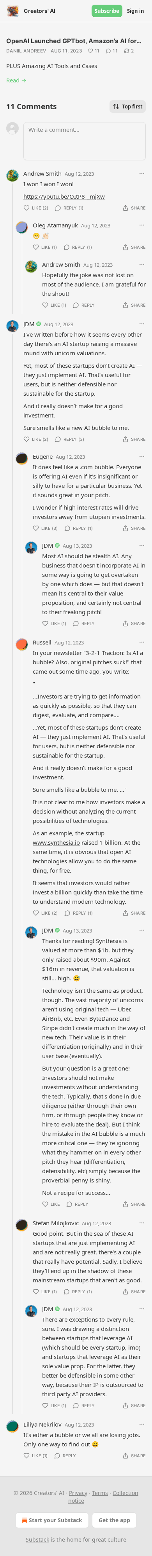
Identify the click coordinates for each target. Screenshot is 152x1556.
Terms (100, 1493)
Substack (37, 1539)
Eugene (43, 456)
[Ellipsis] (142, 173)
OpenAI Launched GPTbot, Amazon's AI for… (73, 41)
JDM (29, 324)
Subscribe (107, 10)
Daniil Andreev (26, 51)
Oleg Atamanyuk (55, 225)
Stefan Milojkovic (56, 1223)
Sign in (135, 10)
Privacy (78, 1493)
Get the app (114, 1520)
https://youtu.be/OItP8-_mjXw (64, 196)
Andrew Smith (42, 173)
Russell (42, 642)
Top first (132, 106)
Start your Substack (55, 1520)
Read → (16, 80)
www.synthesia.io (56, 842)
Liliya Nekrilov (42, 1424)
